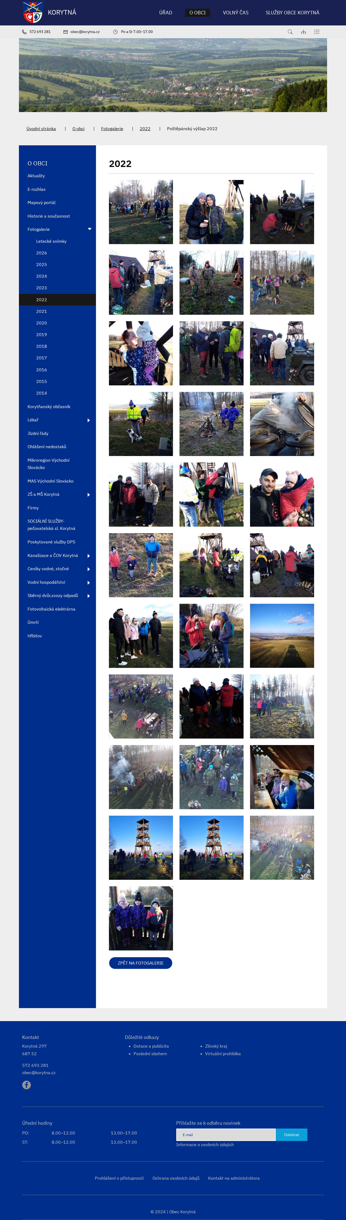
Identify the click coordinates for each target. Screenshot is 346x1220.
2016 (41, 369)
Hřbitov (35, 635)
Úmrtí (33, 622)
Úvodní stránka (41, 128)
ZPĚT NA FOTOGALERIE (141, 963)
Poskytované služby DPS (51, 542)
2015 (41, 381)
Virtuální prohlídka (223, 1053)
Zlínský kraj (216, 1046)
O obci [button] (197, 12)
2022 (145, 128)
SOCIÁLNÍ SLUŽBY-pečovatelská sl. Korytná (51, 524)
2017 (41, 357)
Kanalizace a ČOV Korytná (53, 555)
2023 (41, 287)
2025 (41, 264)
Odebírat (291, 1134)
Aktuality (36, 175)
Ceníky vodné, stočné (48, 568)
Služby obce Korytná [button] (293, 12)
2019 (41, 334)
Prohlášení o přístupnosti (119, 1178)
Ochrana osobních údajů (175, 1178)
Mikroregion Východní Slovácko (48, 463)
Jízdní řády (38, 433)
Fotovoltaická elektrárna (51, 609)
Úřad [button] (165, 12)
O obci (78, 128)
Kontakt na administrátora (234, 1178)
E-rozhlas (37, 189)
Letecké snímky (51, 241)
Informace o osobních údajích (205, 1144)
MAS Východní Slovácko (51, 481)
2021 (41, 311)
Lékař (33, 419)
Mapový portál (41, 202)
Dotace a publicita (151, 1046)
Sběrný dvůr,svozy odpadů (53, 595)
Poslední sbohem (150, 1053)
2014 (41, 393)
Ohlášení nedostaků (47, 446)
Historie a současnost (49, 216)
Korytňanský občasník (49, 406)
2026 (41, 252)
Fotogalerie (112, 128)
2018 (41, 346)
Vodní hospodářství (46, 582)
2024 (41, 276)
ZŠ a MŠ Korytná (43, 494)
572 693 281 (35, 1065)
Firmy (33, 507)
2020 (41, 323)
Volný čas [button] (235, 12)
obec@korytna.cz (38, 1072)
